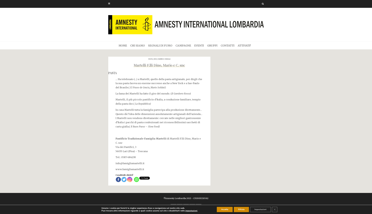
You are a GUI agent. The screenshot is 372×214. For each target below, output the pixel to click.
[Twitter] (124, 179)
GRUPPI (212, 45)
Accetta (224, 209)
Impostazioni (260, 209)
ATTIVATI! (244, 45)
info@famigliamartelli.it (130, 163)
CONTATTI (228, 45)
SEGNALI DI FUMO (160, 45)
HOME (123, 45)
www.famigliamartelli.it (130, 169)
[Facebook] (118, 179)
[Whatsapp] (136, 179)
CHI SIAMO (137, 45)
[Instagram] (129, 179)
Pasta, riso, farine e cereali (159, 59)
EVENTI (199, 45)
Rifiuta (241, 209)
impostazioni (191, 210)
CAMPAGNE (183, 45)
